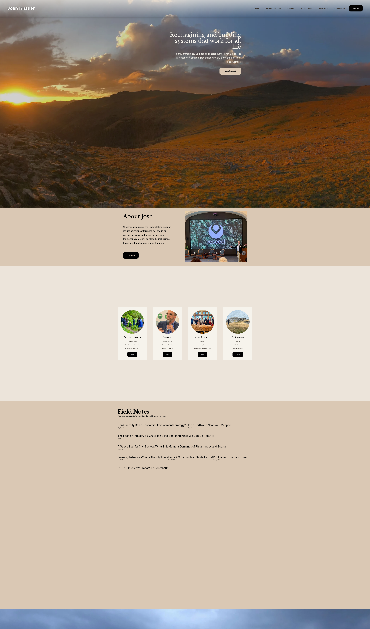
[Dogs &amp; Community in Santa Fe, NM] (190, 453)
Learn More (131, 255)
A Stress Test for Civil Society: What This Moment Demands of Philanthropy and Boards (172, 446)
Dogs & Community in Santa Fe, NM (190, 457)
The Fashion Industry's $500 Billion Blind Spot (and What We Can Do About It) (166, 435)
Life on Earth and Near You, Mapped (208, 425)
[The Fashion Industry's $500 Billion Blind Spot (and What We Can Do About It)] (166, 432)
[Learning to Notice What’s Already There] (143, 453)
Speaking (290, 8)
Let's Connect (230, 71)
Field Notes (323, 8)
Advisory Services (273, 8)
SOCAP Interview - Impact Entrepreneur (143, 468)
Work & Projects (306, 8)
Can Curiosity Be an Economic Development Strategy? (152, 425)
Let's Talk (356, 8)
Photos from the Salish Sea (230, 457)
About (257, 8)
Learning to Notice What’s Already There (143, 457)
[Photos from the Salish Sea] (230, 453)
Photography (339, 8)
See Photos (238, 354)
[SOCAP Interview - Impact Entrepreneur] (143, 464)
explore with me (160, 416)
